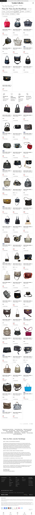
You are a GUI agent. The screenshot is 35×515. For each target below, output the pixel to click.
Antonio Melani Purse (18, 429)
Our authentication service (11, 482)
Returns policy (10, 485)
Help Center (24, 479)
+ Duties (16, 192)
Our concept (3, 479)
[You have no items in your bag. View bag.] (33, 3)
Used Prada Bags (17, 432)
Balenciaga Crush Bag (28, 429)
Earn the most (28, 96)
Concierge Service (3, 481)
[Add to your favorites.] (11, 29)
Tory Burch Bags (30, 432)
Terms (15, 492)
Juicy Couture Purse (24, 431)
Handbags (20, 5)
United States (9, 509)
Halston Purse (16, 431)
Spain (15, 509)
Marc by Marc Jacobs (8, 5)
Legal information (11, 492)
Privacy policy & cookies (20, 492)
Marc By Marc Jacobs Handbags (7, 432)
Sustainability (30, 481)
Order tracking (10, 480)
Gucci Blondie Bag (9, 431)
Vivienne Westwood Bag (17, 434)
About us (29, 479)
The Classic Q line (6, 469)
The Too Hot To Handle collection (9, 471)
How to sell (17, 479)
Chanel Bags (5, 430)
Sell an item (17, 482)
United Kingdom (5, 509)
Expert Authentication (13, 97)
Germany (13, 509)
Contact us (23, 480)
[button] (33, 3)
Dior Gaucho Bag (12, 430)
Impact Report (30, 482)
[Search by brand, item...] (2, 3)
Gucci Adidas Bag (27, 430)
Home (3, 5)
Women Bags (15, 5)
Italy (17, 509)
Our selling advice (17, 481)
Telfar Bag (23, 432)
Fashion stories (30, 485)
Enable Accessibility (3, 0)
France (2, 509)
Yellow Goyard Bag (19, 430)
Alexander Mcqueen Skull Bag (7, 429)
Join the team (30, 483)
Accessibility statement (4, 492)
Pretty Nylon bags (6, 470)
